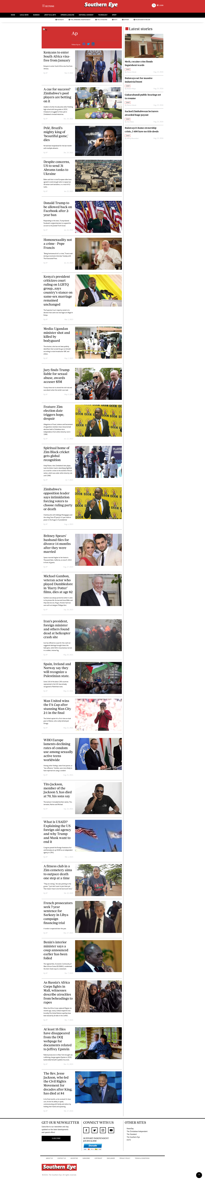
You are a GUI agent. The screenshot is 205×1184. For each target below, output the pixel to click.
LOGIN (160, 5)
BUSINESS (36, 15)
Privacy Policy (125, 1158)
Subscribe (86, 1158)
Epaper (126, 20)
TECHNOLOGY (102, 15)
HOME (13, 15)
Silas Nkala (130, 122)
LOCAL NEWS (24, 15)
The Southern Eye (133, 1137)
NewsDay (60, 20)
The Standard (102, 20)
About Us (49, 1158)
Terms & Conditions (142, 1158)
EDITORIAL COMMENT (86, 15)
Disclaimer (111, 1158)
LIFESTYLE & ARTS (50, 15)
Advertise (74, 1158)
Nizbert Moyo (131, 89)
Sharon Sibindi (131, 72)
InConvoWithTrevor (142, 20)
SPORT (114, 15)
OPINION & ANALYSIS (67, 15)
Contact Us (61, 1158)
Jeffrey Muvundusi (132, 138)
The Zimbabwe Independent (80, 20)
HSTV (115, 20)
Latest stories (140, 29)
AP (46, 73)
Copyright (98, 1158)
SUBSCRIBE (56, 1138)
